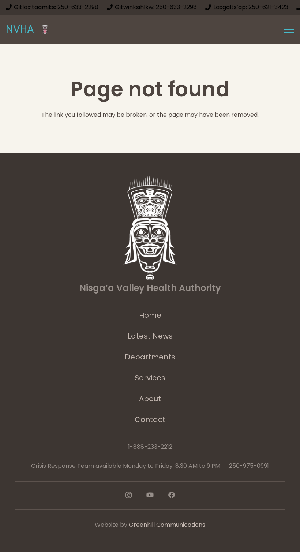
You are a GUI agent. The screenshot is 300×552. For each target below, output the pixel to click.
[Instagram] (128, 495)
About (150, 399)
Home (150, 315)
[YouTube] (150, 495)
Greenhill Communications (167, 525)
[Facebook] (171, 495)
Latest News (150, 336)
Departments (150, 357)
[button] (289, 29)
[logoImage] (45, 29)
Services (150, 378)
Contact (150, 419)
